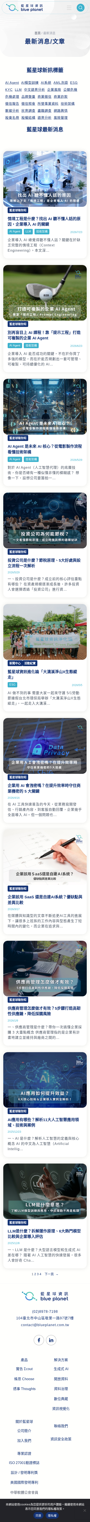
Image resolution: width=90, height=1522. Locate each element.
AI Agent (12, 82)
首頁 (38, 33)
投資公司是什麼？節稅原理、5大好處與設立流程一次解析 (44, 563)
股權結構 (28, 117)
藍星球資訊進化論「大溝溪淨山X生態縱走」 (42, 674)
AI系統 (46, 82)
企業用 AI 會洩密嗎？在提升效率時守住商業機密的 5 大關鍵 (44, 788)
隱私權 (52, 1515)
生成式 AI (61, 1369)
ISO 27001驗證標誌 (24, 1463)
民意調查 (28, 110)
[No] (84, 1510)
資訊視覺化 (61, 1409)
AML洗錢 (61, 82)
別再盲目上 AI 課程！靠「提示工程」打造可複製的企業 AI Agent (44, 335)
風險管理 (61, 117)
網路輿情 (61, 110)
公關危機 (70, 89)
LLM (18, 89)
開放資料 (61, 1379)
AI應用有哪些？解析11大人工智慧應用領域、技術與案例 (43, 1122)
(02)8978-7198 (45, 1311)
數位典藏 (61, 1399)
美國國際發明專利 (24, 1482)
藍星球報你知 (17, 210)
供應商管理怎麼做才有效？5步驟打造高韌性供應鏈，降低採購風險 (44, 1011)
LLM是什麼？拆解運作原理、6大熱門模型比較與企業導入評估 (44, 1234)
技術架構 (68, 103)
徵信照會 (28, 103)
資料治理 (61, 1389)
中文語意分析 (34, 89)
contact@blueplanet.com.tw (45, 1325)
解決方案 (61, 1360)
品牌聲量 (28, 96)
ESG (74, 82)
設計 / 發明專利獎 (24, 1473)
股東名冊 (12, 117)
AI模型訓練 (30, 82)
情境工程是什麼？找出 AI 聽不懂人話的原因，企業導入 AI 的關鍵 (44, 221)
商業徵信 (45, 96)
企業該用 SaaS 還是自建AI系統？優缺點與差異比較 (45, 900)
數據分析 (12, 110)
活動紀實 (30, 663)
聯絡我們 (61, 1426)
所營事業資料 (48, 103)
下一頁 (52, 1274)
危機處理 (12, 96)
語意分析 (45, 117)
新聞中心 (15, 663)
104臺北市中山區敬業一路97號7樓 (45, 1318)
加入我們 (24, 1441)
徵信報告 (12, 103)
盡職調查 (45, 110)
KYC (9, 89)
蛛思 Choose (24, 1379)
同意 (39, 1515)
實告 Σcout (24, 1369)
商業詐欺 (61, 96)
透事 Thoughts (24, 1389)
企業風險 (54, 89)
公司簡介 (24, 1431)
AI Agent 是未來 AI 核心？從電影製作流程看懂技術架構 (45, 449)
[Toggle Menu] (69, 7)
